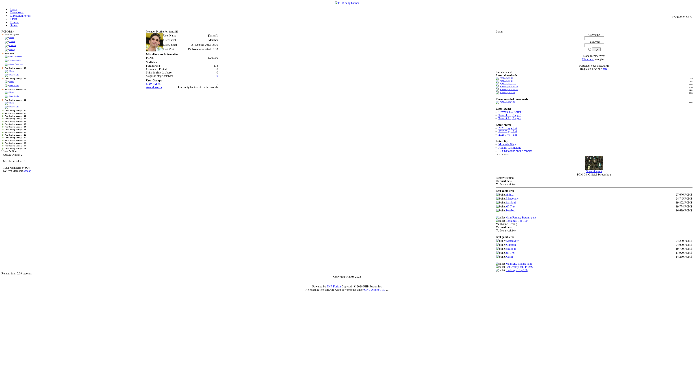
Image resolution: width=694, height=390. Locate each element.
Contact (12, 46)
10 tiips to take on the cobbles (515, 150)
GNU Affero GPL (374, 289)
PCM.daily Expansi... (508, 84)
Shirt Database (15, 56)
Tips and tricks (15, 60)
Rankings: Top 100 (517, 220)
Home (11, 38)
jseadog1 (511, 202)
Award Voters (154, 87)
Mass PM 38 (153, 83)
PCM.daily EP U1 (506, 81)
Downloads (14, 75)
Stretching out (594, 171)
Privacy (12, 50)
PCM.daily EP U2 (506, 78)
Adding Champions (509, 147)
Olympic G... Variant (510, 111)
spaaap (27, 170)
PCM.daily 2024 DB (507, 93)
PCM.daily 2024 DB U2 (509, 87)
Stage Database (16, 64)
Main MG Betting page (519, 263)
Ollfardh (511, 244)
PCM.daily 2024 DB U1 (509, 90)
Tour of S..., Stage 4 (509, 118)
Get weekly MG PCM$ (519, 266)
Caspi (509, 256)
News (11, 71)
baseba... (511, 210)
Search (12, 42)
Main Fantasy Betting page (521, 217)
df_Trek (510, 206)
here (605, 68)
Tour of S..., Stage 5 (509, 115)
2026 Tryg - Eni (507, 128)
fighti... (510, 194)
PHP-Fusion (334, 286)
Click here (588, 59)
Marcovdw (512, 198)
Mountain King (507, 144)
